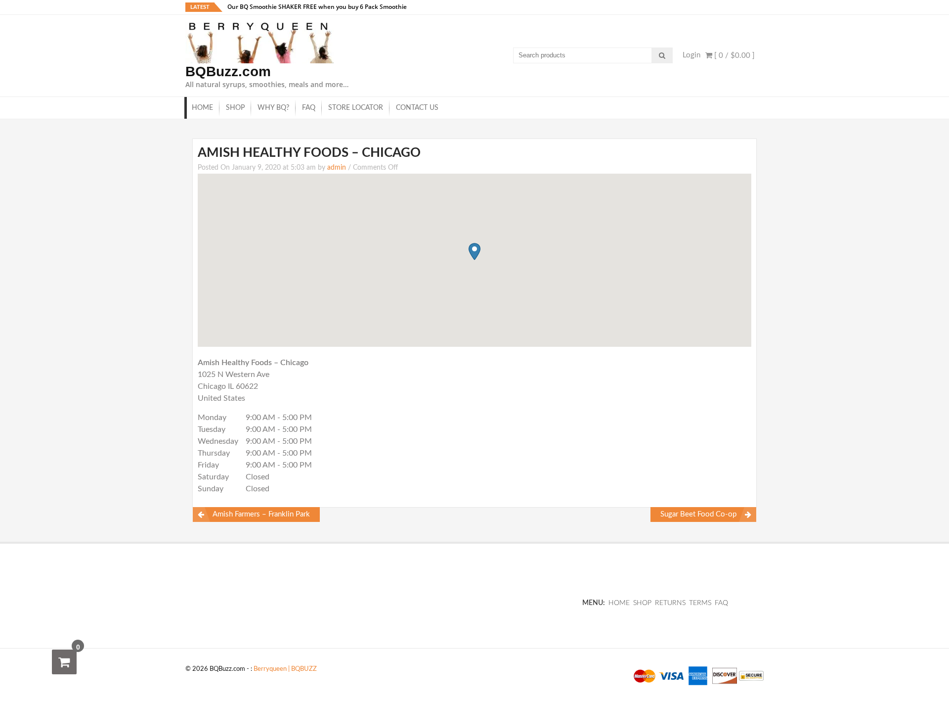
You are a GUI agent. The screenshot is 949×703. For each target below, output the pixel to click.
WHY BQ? (273, 107)
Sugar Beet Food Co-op (698, 514)
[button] (474, 251)
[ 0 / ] (733, 55)
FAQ (308, 107)
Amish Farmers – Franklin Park (261, 514)
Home (202, 107)
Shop (235, 107)
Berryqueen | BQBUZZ (285, 669)
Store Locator (355, 107)
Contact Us (417, 107)
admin (336, 167)
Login (691, 55)
